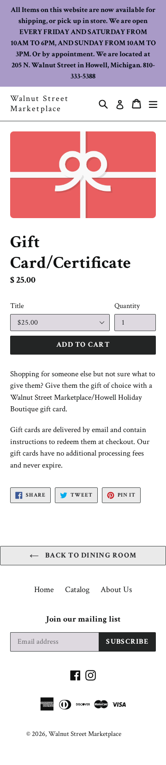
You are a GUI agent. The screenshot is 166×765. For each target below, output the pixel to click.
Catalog (77, 589)
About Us (116, 589)
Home (44, 589)
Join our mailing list (83, 619)
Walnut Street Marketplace (39, 103)
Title (17, 306)
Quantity (127, 306)
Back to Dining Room (90, 555)
